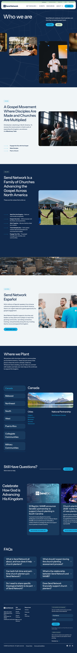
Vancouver (31, 423)
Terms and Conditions (39, 646)
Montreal (31, 419)
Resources (50, 6)
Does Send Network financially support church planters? (55, 586)
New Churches (71, 2)
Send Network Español (52, 2)
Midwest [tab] (9, 396)
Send (59, 24)
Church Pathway (18, 616)
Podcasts (27, 612)
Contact (68, 469)
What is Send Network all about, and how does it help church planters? (19, 561)
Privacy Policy (29, 646)
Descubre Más (11, 329)
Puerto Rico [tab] (11, 426)
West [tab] (7, 418)
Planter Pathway (18, 612)
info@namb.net (7, 619)
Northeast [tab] (10, 403)
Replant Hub (60, 2)
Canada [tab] (9, 388)
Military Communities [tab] (11, 446)
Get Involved (32, 6)
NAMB (65, 2)
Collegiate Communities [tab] (11, 435)
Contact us (13, 619)
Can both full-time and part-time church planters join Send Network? (19, 574)
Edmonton (31, 417)
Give (69, 6)
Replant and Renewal (19, 620)
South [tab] (8, 411)
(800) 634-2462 (8, 612)
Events (42, 6)
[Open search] (63, 6)
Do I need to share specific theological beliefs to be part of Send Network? (19, 586)
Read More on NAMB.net (38, 530)
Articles (27, 609)
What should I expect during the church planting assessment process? (56, 561)
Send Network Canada (59, 415)
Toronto (30, 421)
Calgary (30, 415)
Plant (50, 24)
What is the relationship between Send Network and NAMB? (56, 574)
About (58, 6)
